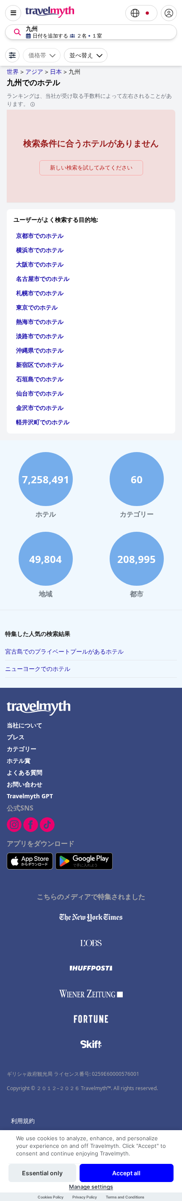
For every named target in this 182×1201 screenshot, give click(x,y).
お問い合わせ (24, 784)
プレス (16, 737)
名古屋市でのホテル (42, 279)
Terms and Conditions (125, 1197)
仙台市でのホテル (39, 393)
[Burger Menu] (13, 13)
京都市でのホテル (39, 236)
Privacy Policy (84, 1197)
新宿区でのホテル (39, 365)
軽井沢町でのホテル (42, 422)
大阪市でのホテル (39, 264)
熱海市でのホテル (39, 322)
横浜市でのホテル (39, 250)
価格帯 (37, 55)
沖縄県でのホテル (39, 350)
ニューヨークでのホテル (37, 669)
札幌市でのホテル (39, 293)
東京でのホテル (37, 307)
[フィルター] (12, 55)
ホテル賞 (18, 761)
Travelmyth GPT (30, 796)
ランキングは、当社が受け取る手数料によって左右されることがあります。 (89, 100)
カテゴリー (21, 749)
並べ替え (81, 55)
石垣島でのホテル (39, 379)
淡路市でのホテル (39, 336)
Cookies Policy (50, 1197)
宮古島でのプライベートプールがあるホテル (64, 651)
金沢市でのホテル (39, 408)
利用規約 (23, 1121)
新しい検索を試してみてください (91, 167)
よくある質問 (24, 772)
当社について (24, 725)
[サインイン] (169, 13)
